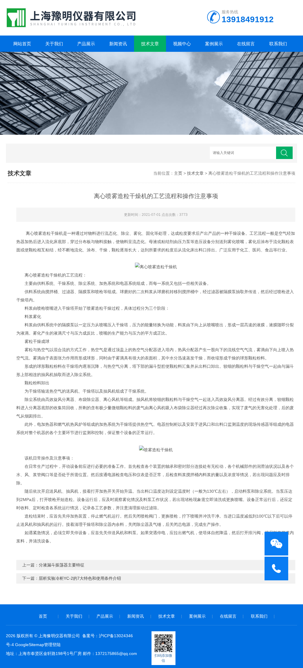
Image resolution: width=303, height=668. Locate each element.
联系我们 (278, 43)
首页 (43, 616)
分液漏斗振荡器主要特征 (61, 565)
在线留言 (246, 43)
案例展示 (214, 43)
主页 (178, 173)
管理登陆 (52, 644)
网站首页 (22, 43)
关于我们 (54, 43)
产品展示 (86, 43)
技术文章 (150, 43)
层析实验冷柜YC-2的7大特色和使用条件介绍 (80, 578)
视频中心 (182, 43)
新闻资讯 (118, 43)
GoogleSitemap (29, 644)
